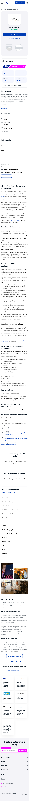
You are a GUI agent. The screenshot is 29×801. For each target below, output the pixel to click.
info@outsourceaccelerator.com (11, 786)
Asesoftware (5, 522)
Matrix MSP (5, 498)
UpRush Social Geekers (8, 514)
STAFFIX (4, 554)
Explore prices (22, 750)
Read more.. (4, 108)
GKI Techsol (5, 506)
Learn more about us (14, 656)
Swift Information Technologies (10, 510)
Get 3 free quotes (20, 2)
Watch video (14, 661)
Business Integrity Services (9, 530)
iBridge (4, 550)
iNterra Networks (6, 518)
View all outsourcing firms (11, 9)
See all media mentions (13, 670)
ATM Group (5, 526)
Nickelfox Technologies (8, 502)
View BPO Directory (7, 492)
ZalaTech (4, 538)
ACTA (3, 546)
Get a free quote (14, 34)
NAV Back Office (6, 542)
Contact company (6, 176)
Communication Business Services (11, 534)
